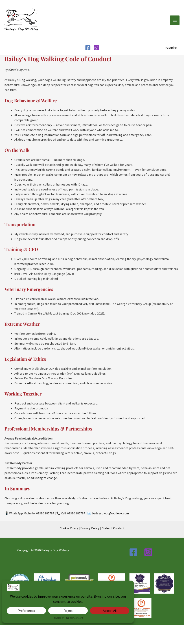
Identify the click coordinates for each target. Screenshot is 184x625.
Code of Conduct (113, 528)
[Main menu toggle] (175, 20)
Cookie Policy (69, 528)
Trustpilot (170, 48)
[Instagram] (96, 47)
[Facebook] (88, 47)
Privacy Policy (89, 528)
